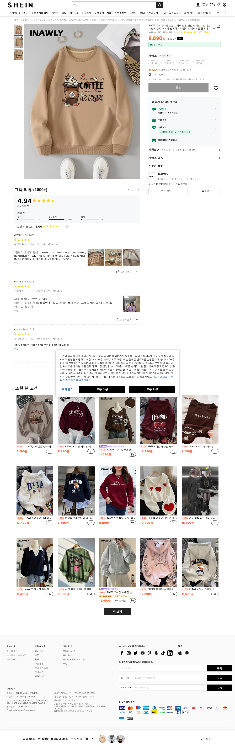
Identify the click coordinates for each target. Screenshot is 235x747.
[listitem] (35, 428)
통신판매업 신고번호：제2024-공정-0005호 (74, 696)
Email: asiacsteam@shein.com (21, 710)
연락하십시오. (69, 651)
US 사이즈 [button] (163, 55)
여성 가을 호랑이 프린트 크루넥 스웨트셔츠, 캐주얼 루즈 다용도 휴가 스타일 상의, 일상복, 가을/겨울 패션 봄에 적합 (76, 589)
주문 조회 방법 (41, 667)
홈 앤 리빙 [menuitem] (189, 13)
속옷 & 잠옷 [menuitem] (120, 13)
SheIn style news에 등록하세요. (136, 662)
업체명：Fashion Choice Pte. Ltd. (22, 693)
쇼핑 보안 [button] (162, 127)
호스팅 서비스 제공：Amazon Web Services (74, 693)
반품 (37, 655)
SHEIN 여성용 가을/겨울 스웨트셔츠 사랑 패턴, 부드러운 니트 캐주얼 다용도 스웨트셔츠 (159, 518)
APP (180, 646)
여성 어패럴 (23, 20)
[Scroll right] (225, 13)
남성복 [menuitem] (133, 13)
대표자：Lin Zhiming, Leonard (21, 697)
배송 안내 (39, 651)
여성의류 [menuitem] (74, 13)
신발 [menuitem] (163, 13)
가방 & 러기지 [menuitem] (204, 13)
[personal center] (198, 5)
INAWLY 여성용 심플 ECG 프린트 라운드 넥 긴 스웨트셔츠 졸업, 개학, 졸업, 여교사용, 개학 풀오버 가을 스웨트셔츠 (118, 518)
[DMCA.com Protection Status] (130, 718)
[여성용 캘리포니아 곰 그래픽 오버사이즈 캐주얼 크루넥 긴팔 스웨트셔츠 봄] (76, 490)
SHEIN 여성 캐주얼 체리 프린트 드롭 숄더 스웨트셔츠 (159, 446)
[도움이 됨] (118, 272)
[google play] (186, 654)
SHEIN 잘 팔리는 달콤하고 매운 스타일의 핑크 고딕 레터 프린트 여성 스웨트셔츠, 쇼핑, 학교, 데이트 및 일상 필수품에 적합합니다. (159, 589)
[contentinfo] (175, 710)
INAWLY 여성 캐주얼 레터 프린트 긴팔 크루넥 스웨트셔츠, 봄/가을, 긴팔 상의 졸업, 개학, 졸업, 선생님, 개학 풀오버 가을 (76, 446)
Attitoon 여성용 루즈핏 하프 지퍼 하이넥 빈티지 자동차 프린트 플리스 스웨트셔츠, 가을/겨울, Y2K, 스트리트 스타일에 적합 (118, 449)
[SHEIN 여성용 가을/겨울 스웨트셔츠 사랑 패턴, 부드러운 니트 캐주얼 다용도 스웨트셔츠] (158, 490)
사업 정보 (11, 688)
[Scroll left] (221, 13)
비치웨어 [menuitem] (86, 13)
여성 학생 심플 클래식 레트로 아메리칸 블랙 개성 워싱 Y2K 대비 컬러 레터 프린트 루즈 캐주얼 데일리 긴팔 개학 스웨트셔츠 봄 (200, 518)
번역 (16, 263)
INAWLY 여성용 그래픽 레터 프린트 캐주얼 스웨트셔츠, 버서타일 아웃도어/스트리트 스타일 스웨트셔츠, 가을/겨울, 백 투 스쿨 (35, 518)
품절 (178, 88)
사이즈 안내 (40, 672)
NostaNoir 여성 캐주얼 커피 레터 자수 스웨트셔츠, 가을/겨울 (200, 446)
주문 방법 (39, 663)
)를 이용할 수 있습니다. (82, 711)
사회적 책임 (12, 659)
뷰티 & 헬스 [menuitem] (175, 13)
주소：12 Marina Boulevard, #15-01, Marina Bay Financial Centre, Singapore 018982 (27, 701)
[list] (146, 653)
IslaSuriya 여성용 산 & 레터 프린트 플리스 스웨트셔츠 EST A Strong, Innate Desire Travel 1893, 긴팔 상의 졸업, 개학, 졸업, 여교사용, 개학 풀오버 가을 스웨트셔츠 (35, 446)
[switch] (66, 226)
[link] (205, 5)
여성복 (34, 20)
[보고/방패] (138, 272)
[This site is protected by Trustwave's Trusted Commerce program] (121, 718)
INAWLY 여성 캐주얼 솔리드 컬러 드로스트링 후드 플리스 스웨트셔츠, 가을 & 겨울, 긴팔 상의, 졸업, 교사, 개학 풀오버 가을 (118, 592)
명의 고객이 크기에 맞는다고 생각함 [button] (170, 70)
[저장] (216, 88)
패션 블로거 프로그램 (16, 655)
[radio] (154, 63)
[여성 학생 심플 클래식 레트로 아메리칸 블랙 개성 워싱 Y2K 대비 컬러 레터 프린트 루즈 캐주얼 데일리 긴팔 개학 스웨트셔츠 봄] (200, 490)
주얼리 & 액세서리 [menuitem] (149, 13)
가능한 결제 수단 (127, 702)
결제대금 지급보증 (63, 711)
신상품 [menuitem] (55, 13)
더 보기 (117, 611)
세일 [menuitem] (64, 13)
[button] (219, 5)
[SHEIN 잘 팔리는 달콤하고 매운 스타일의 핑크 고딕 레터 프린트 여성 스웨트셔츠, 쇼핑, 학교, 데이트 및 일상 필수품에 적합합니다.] (158, 562)
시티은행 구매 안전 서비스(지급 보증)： (72, 704)
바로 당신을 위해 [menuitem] (39, 13)
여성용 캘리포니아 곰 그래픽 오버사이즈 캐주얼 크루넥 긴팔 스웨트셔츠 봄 (76, 518)
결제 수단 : (68, 655)
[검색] (159, 5)
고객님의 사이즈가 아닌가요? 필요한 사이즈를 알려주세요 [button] (175, 79)
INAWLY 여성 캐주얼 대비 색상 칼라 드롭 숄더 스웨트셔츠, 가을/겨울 (35, 589)
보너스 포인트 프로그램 (74, 659)
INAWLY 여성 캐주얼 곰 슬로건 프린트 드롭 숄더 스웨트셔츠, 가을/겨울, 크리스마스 (200, 589)
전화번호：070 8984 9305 (19, 706)
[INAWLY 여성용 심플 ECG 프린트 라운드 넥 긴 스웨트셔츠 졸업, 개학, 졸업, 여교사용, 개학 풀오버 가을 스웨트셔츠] (117, 490)
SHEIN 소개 (12, 651)
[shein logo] (20, 5)
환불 (37, 659)
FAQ (65, 663)
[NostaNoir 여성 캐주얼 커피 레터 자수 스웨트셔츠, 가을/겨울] (200, 419)
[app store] (180, 654)
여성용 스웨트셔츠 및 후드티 (53, 20)
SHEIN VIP (40, 676)
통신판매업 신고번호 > (64, 700)
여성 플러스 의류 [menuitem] (102, 13)
